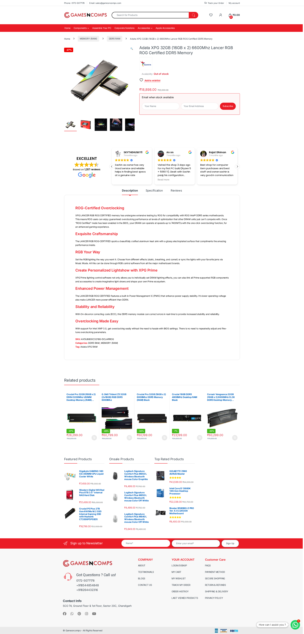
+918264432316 (87, 590)
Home (67, 28)
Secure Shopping (215, 578)
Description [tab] (130, 190)
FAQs (208, 565)
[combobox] (150, 15)
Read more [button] (163, 179)
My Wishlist (179, 578)
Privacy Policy (214, 598)
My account (234, 3)
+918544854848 (87, 585)
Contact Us (145, 585)
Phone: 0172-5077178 (74, 3)
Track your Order (216, 3)
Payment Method (215, 572)
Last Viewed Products (185, 598)
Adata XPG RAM (88, 346)
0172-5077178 (85, 580)
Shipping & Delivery (216, 591)
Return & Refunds (215, 585)
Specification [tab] (154, 190)
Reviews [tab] (176, 190)
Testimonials (146, 572)
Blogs (141, 578)
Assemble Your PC (101, 28)
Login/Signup (179, 565)
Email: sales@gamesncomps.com (105, 3)
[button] (131, 49)
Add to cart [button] (94, 437)
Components (80, 28)
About (141, 565)
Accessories (144, 28)
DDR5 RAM (114, 38)
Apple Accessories (165, 28)
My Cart (176, 572)
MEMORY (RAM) (88, 38)
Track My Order (181, 585)
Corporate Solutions (124, 28)
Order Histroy (180, 591)
